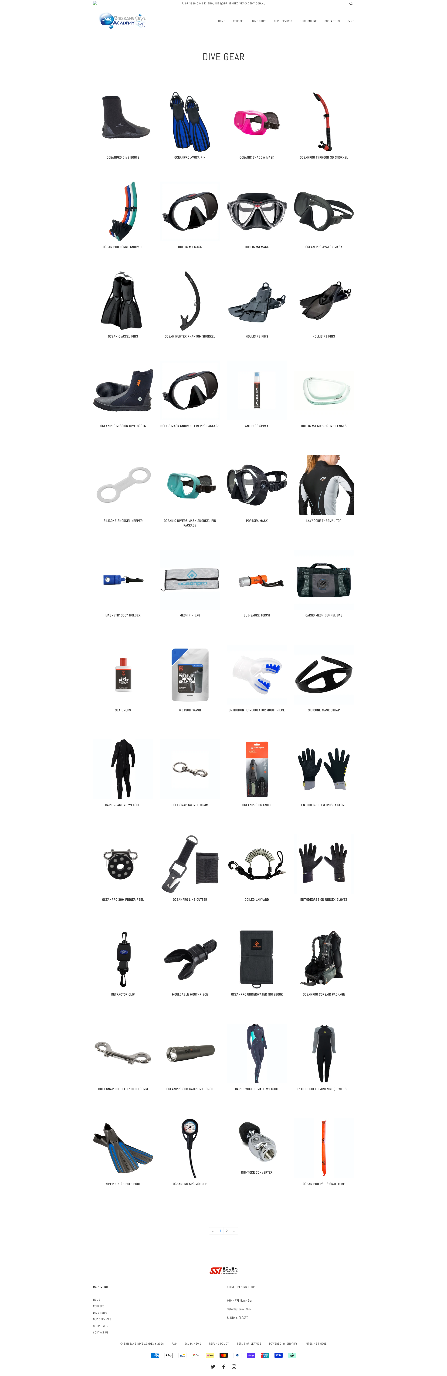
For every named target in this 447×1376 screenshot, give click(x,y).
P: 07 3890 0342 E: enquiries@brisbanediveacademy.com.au (223, 3)
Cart (351, 21)
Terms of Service (249, 1344)
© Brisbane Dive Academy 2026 (142, 1344)
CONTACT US (332, 21)
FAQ (174, 1344)
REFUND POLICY (219, 1344)
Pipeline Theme (316, 1344)
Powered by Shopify (283, 1344)
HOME (221, 21)
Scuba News (193, 1344)
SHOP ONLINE (308, 21)
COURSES (238, 21)
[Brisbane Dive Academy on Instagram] (234, 1367)
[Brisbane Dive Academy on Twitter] (213, 1367)
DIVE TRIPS (259, 21)
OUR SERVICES (283, 21)
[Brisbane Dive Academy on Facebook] (223, 1367)
